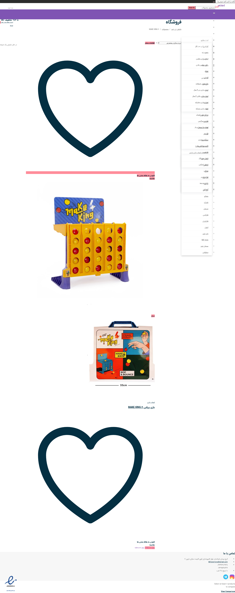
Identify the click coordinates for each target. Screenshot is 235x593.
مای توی (205, 233)
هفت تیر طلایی (203, 127)
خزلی (206, 171)
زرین (206, 90)
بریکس (205, 165)
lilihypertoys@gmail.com (218, 562)
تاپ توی (205, 177)
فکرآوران (205, 221)
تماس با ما (205, 53)
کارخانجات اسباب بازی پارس (198, 152)
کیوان (206, 227)
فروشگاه (206, 27)
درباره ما (206, 59)
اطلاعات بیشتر (150, 43)
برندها (207, 40)
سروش (206, 208)
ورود (11, 25)
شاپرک (206, 202)
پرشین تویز (204, 159)
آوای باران (205, 96)
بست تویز (204, 140)
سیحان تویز (204, 246)
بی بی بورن (204, 115)
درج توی (205, 84)
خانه (208, 20)
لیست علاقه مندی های (7, 22)
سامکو (206, 196)
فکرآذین (205, 215)
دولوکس (205, 252)
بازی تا (206, 102)
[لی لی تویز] (225, 6)
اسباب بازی (151, 402)
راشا (207, 109)
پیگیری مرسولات (203, 66)
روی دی (205, 190)
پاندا (206, 71)
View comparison (228, 591)
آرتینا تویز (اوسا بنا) (201, 146)
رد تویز (206, 184)
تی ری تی (204, 78)
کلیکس (206, 121)
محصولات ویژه (203, 46)
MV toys (205, 240)
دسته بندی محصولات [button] (201, 33)
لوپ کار (205, 134)
